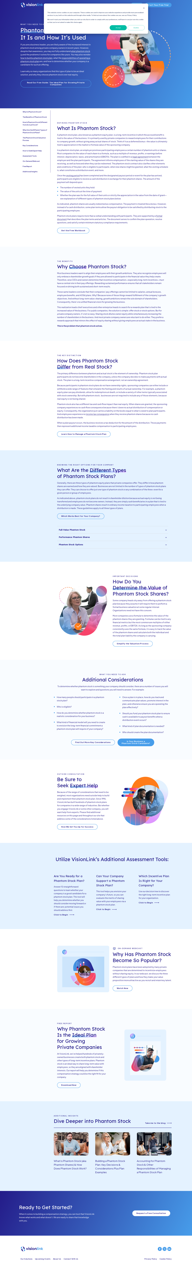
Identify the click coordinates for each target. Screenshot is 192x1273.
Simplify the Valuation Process (133, 643)
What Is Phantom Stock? (32, 112)
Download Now (68, 1085)
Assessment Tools (30, 156)
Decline (136, 28)
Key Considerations (30, 145)
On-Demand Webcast (31, 161)
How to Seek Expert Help (32, 151)
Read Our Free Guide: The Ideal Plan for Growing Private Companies (56, 83)
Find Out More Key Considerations (93, 742)
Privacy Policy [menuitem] (150, 1259)
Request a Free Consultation (151, 1213)
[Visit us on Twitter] (165, 1249)
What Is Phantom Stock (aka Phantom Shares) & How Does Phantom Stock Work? (70, 1164)
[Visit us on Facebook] (160, 1249)
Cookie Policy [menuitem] (166, 1259)
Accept (118, 28)
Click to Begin (61, 915)
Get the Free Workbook (73, 230)
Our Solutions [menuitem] (26, 1259)
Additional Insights (30, 172)
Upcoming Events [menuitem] (42, 1259)
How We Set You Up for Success (77, 827)
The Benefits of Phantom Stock (35, 117)
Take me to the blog (155, 1123)
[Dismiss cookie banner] (144, 8)
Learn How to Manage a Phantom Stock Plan (83, 434)
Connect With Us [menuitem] (71, 1259)
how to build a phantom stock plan (36, 58)
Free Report (27, 166)
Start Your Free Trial (158, 5)
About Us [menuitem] (57, 1259)
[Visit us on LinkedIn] (169, 1249)
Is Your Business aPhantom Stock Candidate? (136, 742)
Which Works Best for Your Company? (80, 516)
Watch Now (122, 988)
